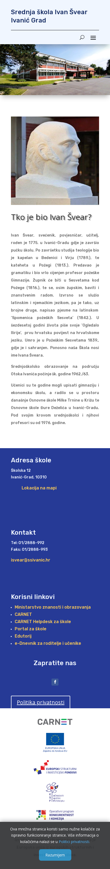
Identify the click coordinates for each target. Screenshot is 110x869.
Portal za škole (30, 628)
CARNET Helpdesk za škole (43, 621)
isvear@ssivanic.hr (30, 560)
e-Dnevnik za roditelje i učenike (48, 643)
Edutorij (23, 636)
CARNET (23, 614)
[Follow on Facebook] (55, 682)
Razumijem (55, 854)
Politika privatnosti (40, 702)
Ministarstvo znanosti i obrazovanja (53, 607)
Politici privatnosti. (74, 841)
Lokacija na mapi (39, 487)
